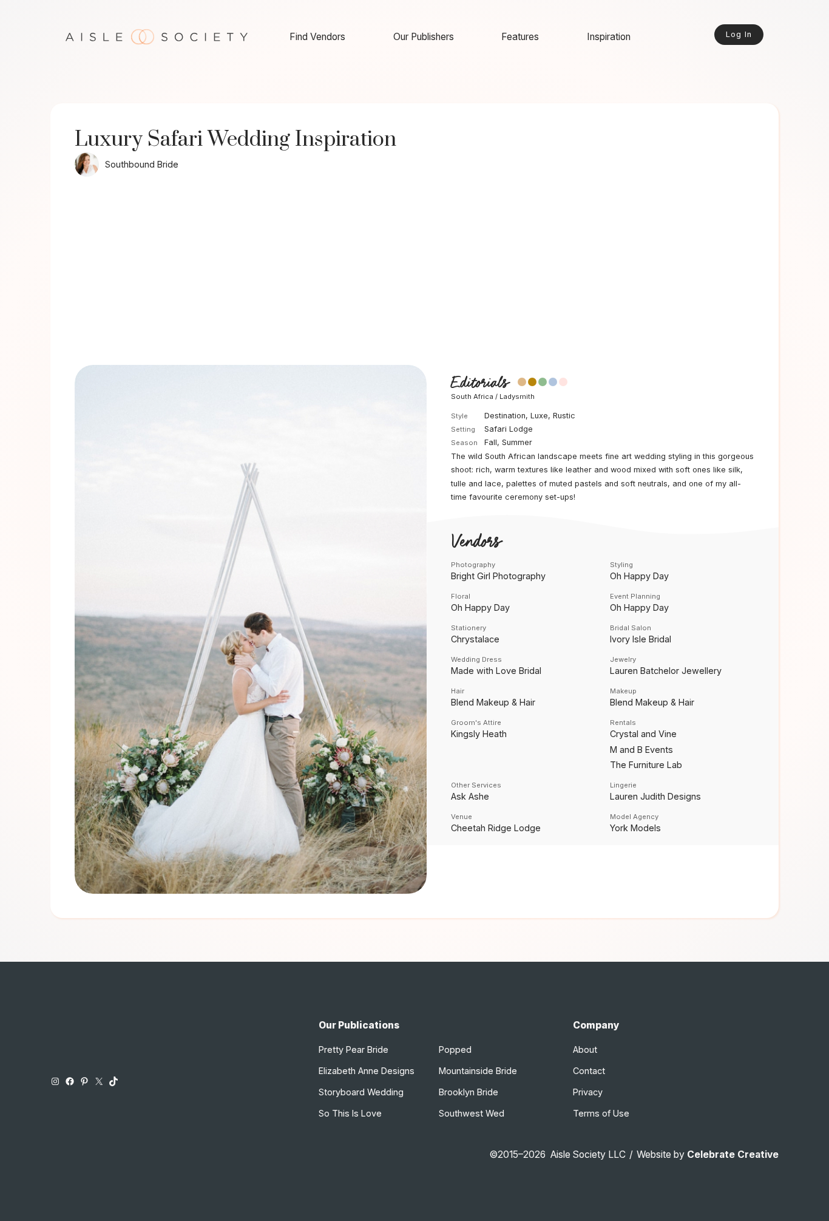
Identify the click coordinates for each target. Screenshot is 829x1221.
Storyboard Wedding (361, 1092)
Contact (589, 1071)
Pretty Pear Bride (353, 1049)
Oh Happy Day (639, 576)
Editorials (479, 383)
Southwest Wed (471, 1113)
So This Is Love (350, 1113)
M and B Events (641, 749)
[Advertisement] (414, 274)
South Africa (472, 396)
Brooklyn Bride (468, 1092)
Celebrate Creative (733, 1154)
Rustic (564, 415)
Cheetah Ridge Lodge (496, 828)
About (585, 1049)
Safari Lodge (508, 429)
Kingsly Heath (479, 734)
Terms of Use (601, 1113)
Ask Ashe (470, 796)
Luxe (539, 415)
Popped (455, 1049)
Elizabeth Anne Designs (366, 1071)
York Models (635, 828)
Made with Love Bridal (496, 670)
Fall (490, 442)
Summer (517, 442)
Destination (505, 415)
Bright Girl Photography (498, 576)
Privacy (588, 1092)
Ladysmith (517, 396)
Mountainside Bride (478, 1071)
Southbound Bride (141, 164)
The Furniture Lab (646, 765)
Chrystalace (475, 639)
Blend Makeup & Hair (493, 702)
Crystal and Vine (643, 734)
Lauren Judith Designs (655, 796)
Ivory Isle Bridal (640, 639)
